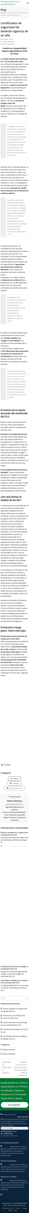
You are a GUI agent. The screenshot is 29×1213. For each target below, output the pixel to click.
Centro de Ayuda (9, 1054)
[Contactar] (21, 1210)
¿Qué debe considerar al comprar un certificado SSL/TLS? (14, 981)
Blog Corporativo (8, 44)
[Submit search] (26, 998)
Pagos (10, 1210)
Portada (3, 13)
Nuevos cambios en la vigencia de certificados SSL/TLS (14, 833)
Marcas (18, 1208)
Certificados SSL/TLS (8, 1208)
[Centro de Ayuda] (18, 1210)
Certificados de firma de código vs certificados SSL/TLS (14, 967)
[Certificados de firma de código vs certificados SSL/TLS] (14, 904)
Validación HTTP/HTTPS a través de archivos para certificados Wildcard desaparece (19, 1068)
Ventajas (24, 1208)
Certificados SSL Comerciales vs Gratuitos (6, 1067)
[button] (27, 3)
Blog (15, 1210)
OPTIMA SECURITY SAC (14, 804)
